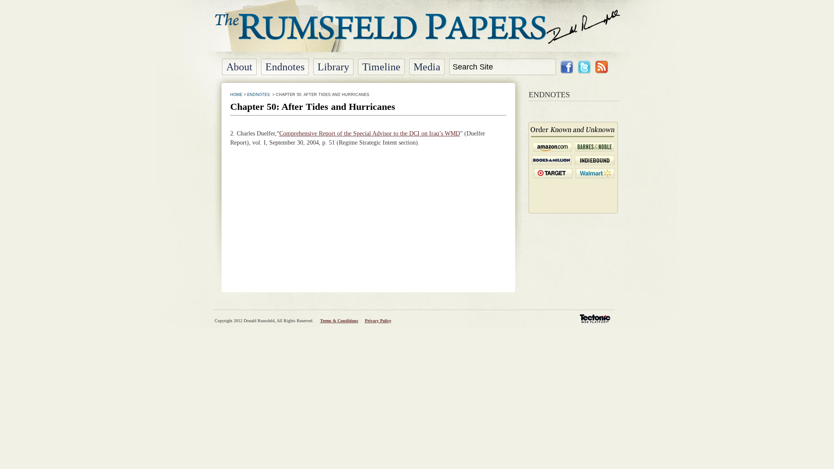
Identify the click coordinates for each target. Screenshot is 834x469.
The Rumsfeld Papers (417, 33)
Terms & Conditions (339, 320)
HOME (236, 94)
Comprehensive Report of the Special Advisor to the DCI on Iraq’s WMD (369, 133)
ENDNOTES (258, 94)
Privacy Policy (378, 320)
